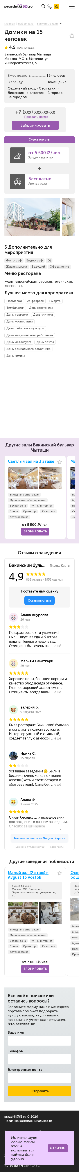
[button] (9, 217)
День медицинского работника (29, 335)
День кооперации (19, 321)
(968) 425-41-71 (25, 1166)
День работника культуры (25, 328)
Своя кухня (48, 88)
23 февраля (35, 301)
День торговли (17, 314)
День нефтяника (41, 308)
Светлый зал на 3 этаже (31, 461)
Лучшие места (56, 6)
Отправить (40, 1091)
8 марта (55, 301)
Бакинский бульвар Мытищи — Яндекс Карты (39, 847)
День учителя (43, 314)
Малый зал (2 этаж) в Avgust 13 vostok (28, 875)
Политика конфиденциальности (28, 1121)
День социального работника (28, 349)
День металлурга (18, 342)
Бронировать (35, 531)
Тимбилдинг (15, 308)
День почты (45, 342)
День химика (15, 356)
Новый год (14, 301)
